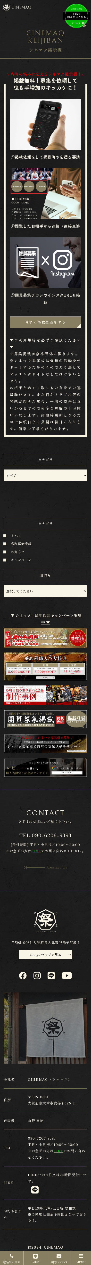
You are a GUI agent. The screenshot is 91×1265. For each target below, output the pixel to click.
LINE (33, 1174)
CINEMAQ (53, 1247)
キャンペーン (21, 559)
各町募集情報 (21, 543)
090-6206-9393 (52, 835)
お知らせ (18, 551)
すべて (16, 535)
